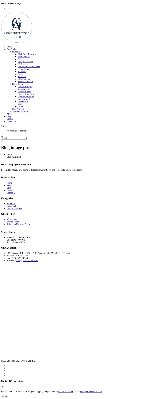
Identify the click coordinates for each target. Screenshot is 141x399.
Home (9, 46)
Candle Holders (24, 91)
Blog (9, 116)
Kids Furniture (24, 79)
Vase (20, 104)
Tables (20, 74)
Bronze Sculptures (26, 94)
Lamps (21, 106)
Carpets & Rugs (25, 86)
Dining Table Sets (25, 61)
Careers (10, 119)
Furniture (16, 51)
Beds (20, 59)
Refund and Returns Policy (18, 224)
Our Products (12, 49)
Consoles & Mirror (26, 96)
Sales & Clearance (20, 111)
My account (12, 219)
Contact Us (11, 193)
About (9, 114)
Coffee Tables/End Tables (29, 66)
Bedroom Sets (24, 56)
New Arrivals (18, 109)
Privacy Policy (13, 222)
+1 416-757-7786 (65, 391)
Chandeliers (23, 101)
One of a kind (24, 99)
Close (4, 396)
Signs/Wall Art (24, 89)
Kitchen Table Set (25, 81)
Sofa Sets (22, 71)
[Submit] (2, 141)
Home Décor (17, 84)
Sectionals (22, 76)
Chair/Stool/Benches (27, 54)
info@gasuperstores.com (27, 260)
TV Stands (22, 64)
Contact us (11, 121)
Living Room (23, 69)
